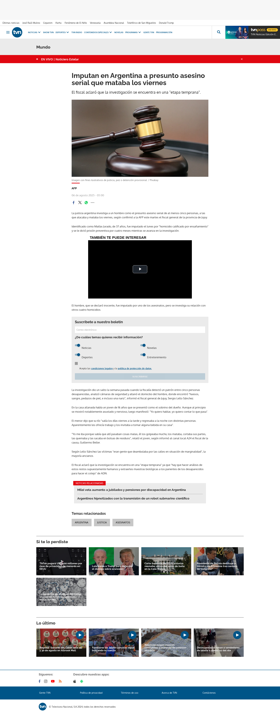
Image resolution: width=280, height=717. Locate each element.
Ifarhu (58, 22)
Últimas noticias (10, 22)
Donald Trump (166, 22)
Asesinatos (123, 522)
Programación (164, 32)
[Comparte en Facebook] (73, 202)
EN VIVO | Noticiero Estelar (60, 59)
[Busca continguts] (218, 32)
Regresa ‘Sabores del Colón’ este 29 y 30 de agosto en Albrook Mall (61, 649)
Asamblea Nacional (114, 22)
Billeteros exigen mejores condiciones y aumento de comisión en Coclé (165, 648)
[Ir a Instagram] (46, 681)
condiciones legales (102, 368)
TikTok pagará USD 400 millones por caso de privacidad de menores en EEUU (61, 566)
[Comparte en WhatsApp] (86, 202)
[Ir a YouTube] (53, 681)
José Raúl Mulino (31, 22)
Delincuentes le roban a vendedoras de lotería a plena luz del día (218, 649)
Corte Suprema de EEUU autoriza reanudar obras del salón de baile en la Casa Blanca (165, 566)
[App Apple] (75, 681)
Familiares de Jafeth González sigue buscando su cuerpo (113, 649)
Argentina (81, 522)
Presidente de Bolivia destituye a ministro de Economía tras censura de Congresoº (217, 566)
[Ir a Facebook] (40, 681)
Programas (131, 32)
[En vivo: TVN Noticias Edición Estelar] (236, 32)
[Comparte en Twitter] (80, 202)
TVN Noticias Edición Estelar (264, 34)
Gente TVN (148, 32)
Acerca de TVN (169, 692)
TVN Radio (76, 32)
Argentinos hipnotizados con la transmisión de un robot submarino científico (133, 498)
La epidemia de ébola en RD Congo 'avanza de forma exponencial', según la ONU (60, 597)
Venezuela (95, 22)
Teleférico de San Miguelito (141, 22)
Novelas (118, 32)
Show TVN (48, 32)
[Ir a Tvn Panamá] (17, 32)
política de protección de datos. (135, 368)
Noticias (32, 32)
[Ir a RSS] (61, 681)
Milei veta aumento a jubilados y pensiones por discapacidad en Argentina (131, 490)
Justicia (102, 522)
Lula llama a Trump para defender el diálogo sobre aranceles (112, 567)
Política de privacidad (91, 692)
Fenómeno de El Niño (76, 22)
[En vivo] (253, 28)
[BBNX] (43, 707)
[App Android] (82, 681)
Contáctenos (209, 692)
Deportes (61, 32)
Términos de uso (129, 692)
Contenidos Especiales (96, 32)
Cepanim (47, 22)
